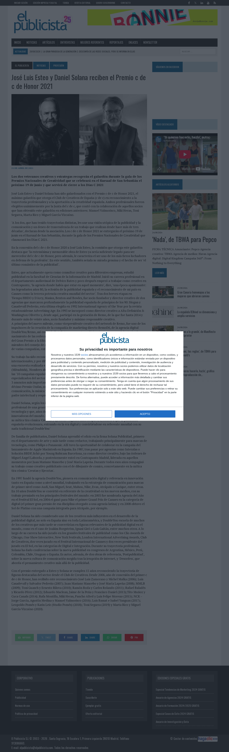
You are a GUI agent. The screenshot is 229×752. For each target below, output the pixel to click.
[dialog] (114, 376)
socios (84, 354)
